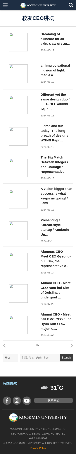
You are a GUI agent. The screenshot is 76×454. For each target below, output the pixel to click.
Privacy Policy (38, 447)
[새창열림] (7, 401)
